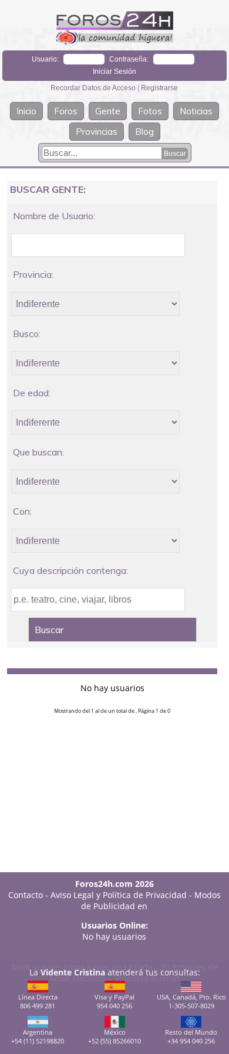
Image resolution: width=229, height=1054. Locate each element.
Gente (107, 111)
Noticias (196, 111)
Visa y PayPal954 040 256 (114, 1001)
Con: (22, 511)
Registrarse (159, 88)
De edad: (31, 393)
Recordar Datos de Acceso (93, 88)
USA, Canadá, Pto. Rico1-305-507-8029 (191, 1001)
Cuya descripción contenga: (70, 570)
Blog (144, 131)
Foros (66, 111)
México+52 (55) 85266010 (114, 1036)
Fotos (150, 111)
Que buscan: (38, 452)
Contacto (25, 894)
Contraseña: (129, 59)
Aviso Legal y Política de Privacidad (118, 894)
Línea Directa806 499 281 (38, 1001)
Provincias (96, 131)
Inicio (26, 111)
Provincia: (33, 274)
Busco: (27, 333)
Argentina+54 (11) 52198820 (37, 1036)
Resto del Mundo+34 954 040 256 (191, 1036)
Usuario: (45, 59)
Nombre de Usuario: (54, 216)
